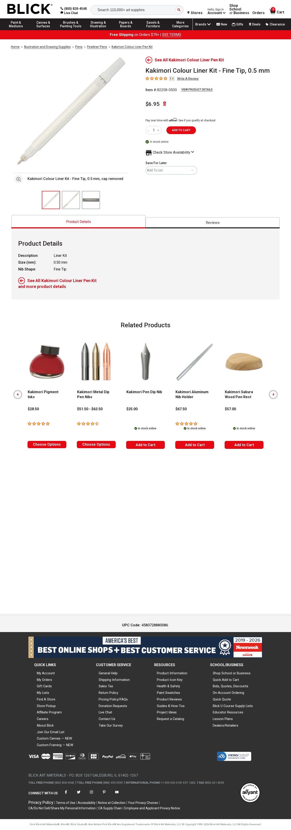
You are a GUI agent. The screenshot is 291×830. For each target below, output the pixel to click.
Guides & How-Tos (171, 706)
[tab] (78, 221)
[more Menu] (180, 30)
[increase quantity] (158, 130)
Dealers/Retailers (225, 725)
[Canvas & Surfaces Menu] (43, 30)
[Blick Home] (30, 9)
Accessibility (86, 803)
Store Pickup (46, 706)
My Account (46, 673)
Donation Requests (113, 706)
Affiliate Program (49, 712)
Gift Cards (44, 686)
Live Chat (105, 712)
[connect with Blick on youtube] (116, 795)
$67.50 (181, 409)
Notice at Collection (111, 803)
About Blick (45, 725)
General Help (108, 673)
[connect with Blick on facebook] (65, 795)
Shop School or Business (232, 673)
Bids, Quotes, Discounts (230, 686)
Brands (200, 24)
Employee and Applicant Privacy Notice (152, 808)
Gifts (239, 24)
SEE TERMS (171, 34)
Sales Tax (106, 686)
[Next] (273, 394)
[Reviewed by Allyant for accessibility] (250, 793)
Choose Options (47, 444)
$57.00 (230, 409)
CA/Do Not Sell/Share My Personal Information (62, 808)
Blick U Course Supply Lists (233, 706)
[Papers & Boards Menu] (126, 30)
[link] (69, 13)
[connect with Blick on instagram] (91, 795)
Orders (258, 13)
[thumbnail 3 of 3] (91, 200)
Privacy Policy (40, 802)
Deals (256, 24)
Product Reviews (169, 699)
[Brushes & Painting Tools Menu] (71, 30)
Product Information (172, 673)
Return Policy (108, 693)
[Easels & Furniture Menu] (153, 30)
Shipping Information (114, 680)
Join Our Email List (50, 732)
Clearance (277, 24)
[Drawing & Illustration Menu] (98, 30)
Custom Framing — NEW (55, 745)
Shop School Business (239, 9)
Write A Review (188, 78)
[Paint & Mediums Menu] (16, 30)
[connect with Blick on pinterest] (104, 795)
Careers (42, 719)
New (224, 24)
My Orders (44, 680)
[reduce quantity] (149, 130)
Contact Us (107, 719)
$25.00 (132, 409)
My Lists (43, 693)
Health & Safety (168, 686)
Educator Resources (228, 712)
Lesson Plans (223, 719)
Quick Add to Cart (226, 680)
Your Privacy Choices (143, 803)
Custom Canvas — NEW (54, 738)
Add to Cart (145, 445)
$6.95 (153, 104)
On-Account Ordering (228, 693)
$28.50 (33, 409)
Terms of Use (65, 803)
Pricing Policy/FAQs (113, 699)
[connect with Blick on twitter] (78, 795)
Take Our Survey (111, 725)
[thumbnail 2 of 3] (71, 200)
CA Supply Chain (110, 808)
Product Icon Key (170, 680)
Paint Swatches (168, 693)
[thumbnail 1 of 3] (51, 200)
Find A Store (46, 699)
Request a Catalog (170, 719)
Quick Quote (222, 699)
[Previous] (17, 394)
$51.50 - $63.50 (90, 409)
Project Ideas (167, 712)
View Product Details (197, 89)
